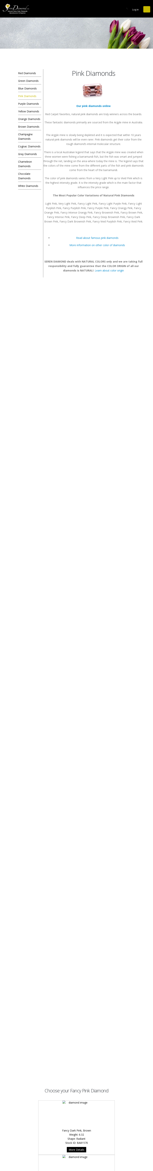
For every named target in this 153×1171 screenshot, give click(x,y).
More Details (76, 1149)
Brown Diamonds (28, 126)
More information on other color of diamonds (97, 245)
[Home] (17, 8)
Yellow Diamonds (28, 111)
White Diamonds (28, 186)
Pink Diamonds (27, 96)
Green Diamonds (28, 81)
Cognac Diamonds (29, 146)
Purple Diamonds (28, 103)
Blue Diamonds (27, 88)
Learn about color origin (109, 270)
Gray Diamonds (27, 154)
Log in (135, 9)
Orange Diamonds (29, 119)
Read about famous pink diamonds (97, 238)
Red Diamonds (27, 73)
